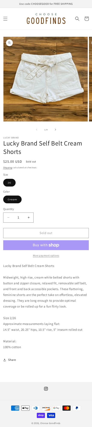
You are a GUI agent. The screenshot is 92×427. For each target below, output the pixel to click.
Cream (15, 200)
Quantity (8, 209)
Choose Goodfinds (50, 423)
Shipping (7, 167)
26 (12, 184)
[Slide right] (55, 129)
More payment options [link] (46, 255)
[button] (5, 18)
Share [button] (12, 360)
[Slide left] (36, 129)
